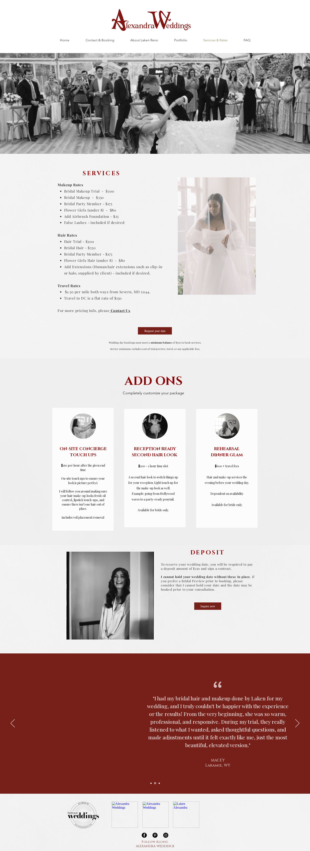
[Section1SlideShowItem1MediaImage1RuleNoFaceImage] (151, 783)
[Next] (297, 723)
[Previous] (13, 723)
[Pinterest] (155, 835)
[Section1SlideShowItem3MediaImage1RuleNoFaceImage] (159, 783)
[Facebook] (144, 835)
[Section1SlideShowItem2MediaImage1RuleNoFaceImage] (155, 783)
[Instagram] (165, 835)
